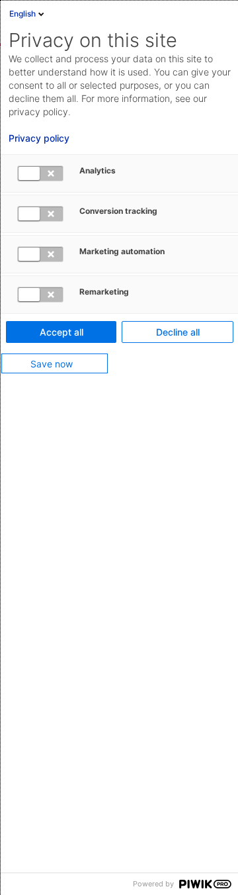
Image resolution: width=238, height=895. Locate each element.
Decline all (178, 332)
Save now (51, 363)
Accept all (61, 332)
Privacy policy (39, 138)
